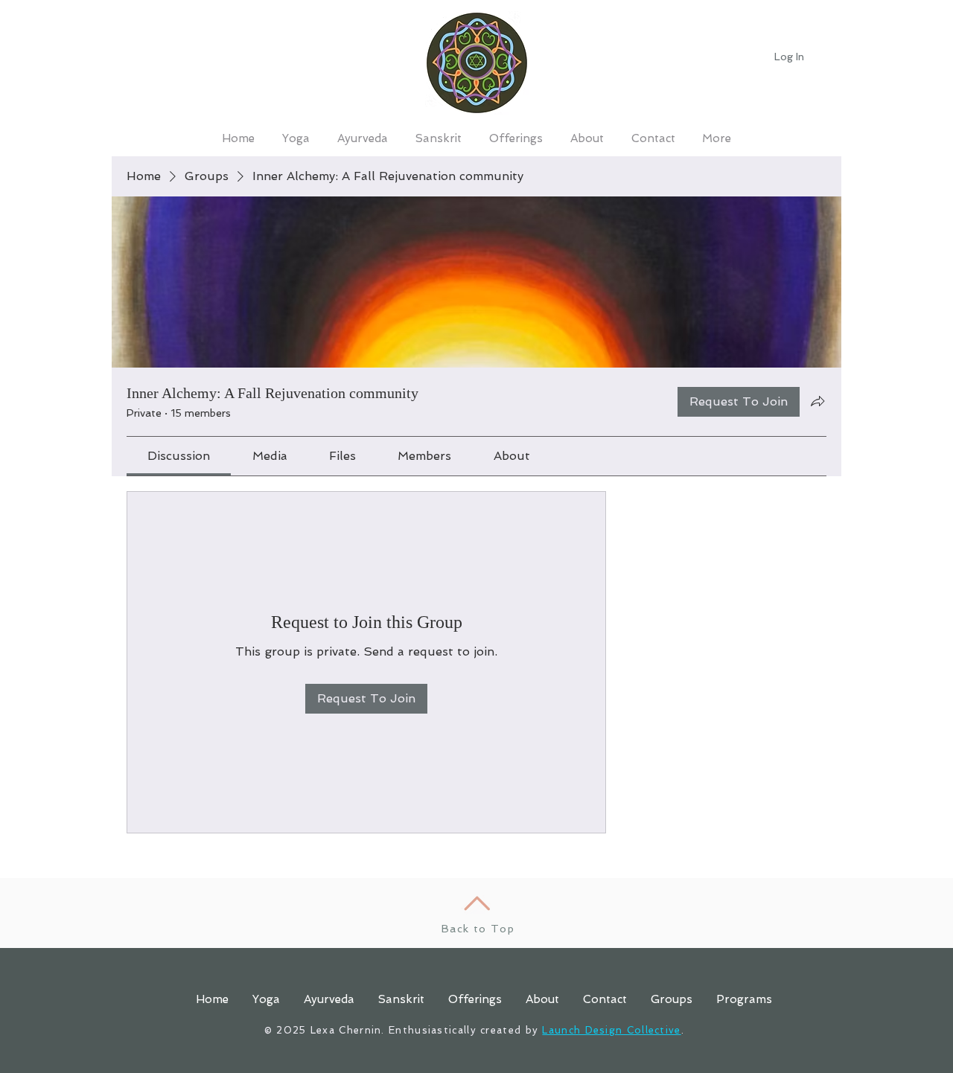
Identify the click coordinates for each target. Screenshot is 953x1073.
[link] (178, 456)
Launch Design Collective (611, 1030)
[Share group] (817, 401)
